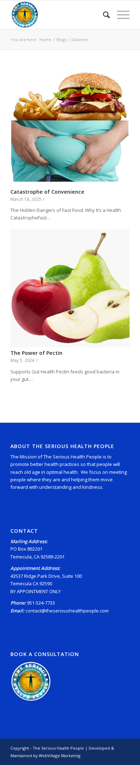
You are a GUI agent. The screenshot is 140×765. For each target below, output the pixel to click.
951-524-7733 (41, 603)
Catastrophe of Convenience (47, 191)
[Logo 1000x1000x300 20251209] (58, 14)
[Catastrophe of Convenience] (70, 127)
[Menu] (120, 14)
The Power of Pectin (36, 352)
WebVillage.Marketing (59, 755)
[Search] (103, 14)
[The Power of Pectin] (70, 288)
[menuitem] (103, 14)
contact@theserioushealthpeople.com (67, 610)
